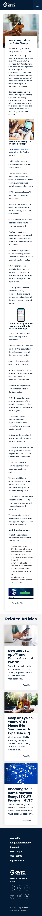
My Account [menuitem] (16, 860)
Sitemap (13, 910)
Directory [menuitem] (15, 851)
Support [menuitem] (14, 847)
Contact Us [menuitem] (16, 856)
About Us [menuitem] (15, 838)
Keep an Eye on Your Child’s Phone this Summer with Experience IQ (20, 725)
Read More (27, 685)
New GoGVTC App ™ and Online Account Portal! (20, 656)
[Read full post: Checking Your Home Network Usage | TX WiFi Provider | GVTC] (21, 773)
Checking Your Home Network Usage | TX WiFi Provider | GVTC (20, 795)
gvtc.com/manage (22, 149)
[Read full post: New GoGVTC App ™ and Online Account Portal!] (21, 635)
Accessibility (22, 910)
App (14, 597)
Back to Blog (18, 603)
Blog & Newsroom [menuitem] (19, 842)
